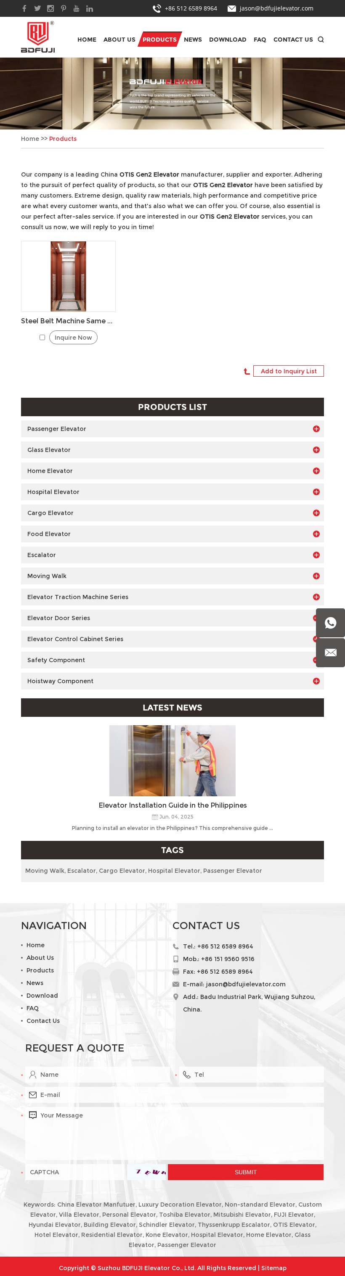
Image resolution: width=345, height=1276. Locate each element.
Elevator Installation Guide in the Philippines (172, 805)
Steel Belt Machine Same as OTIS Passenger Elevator (68, 321)
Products (160, 39)
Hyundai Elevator (55, 1224)
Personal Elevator (129, 1214)
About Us (119, 39)
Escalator (41, 555)
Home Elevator (50, 471)
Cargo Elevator (50, 513)
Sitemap (274, 1268)
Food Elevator (49, 534)
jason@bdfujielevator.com (276, 8)
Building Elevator (110, 1224)
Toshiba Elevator (184, 1214)
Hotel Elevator (56, 1235)
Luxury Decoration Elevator (180, 1204)
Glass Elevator (49, 450)
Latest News (172, 708)
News (193, 39)
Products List (172, 407)
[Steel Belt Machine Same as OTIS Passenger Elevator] (68, 276)
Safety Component (56, 660)
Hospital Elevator (53, 492)
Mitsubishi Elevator (242, 1214)
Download (228, 39)
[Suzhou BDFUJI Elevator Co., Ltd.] (38, 37)
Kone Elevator (167, 1235)
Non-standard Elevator (260, 1204)
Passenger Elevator (56, 429)
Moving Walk (46, 576)
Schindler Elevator (167, 1224)
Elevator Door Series (58, 618)
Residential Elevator (112, 1235)
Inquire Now (73, 337)
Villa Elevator (79, 1214)
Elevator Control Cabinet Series (75, 639)
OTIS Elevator (294, 1224)
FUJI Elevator (294, 1214)
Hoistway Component (60, 681)
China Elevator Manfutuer (96, 1204)
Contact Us (293, 39)
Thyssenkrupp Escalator (234, 1224)
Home (86, 39)
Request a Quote (74, 1048)
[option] (172, 93)
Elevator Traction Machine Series (77, 597)
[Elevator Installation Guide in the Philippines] (172, 760)
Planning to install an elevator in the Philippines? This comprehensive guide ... (172, 828)
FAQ (260, 39)
